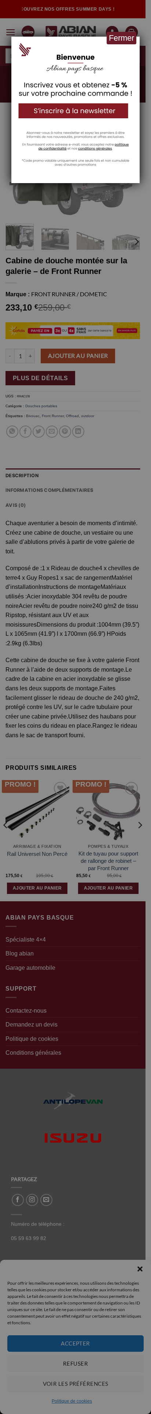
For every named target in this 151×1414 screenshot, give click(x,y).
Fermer (121, 37)
